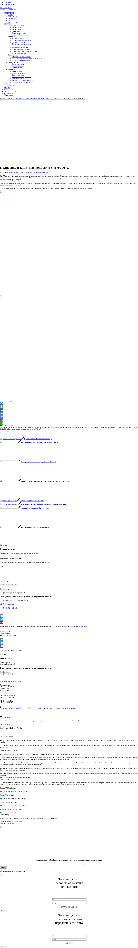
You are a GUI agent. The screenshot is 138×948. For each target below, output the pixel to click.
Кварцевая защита (26, 172)
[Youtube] (69, 622)
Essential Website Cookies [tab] (8, 751)
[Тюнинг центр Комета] (8, 9)
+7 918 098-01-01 (6, 8)
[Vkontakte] (69, 616)
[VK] (69, 413)
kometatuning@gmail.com (13, 681)
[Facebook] (69, 403)
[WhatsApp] (69, 423)
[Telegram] (69, 619)
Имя (1, 566)
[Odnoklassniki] (69, 406)
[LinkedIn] (69, 410)
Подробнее (6, 724)
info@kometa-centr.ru (7, 604)
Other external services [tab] (7, 779)
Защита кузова (14, 172)
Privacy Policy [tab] (4, 815)
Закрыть (3, 867)
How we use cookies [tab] (6, 737)
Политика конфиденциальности (11, 821)
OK (1, 724)
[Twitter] (69, 416)
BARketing (3, 650)
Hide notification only (7, 823)
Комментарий (5, 581)
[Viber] (69, 419)
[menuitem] (71, 17)
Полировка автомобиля (41, 172)
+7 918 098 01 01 (8, 608)
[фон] (42, 101)
